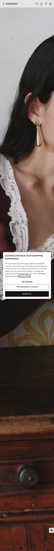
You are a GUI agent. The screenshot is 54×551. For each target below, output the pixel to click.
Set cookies (27, 282)
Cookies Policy (24, 276)
